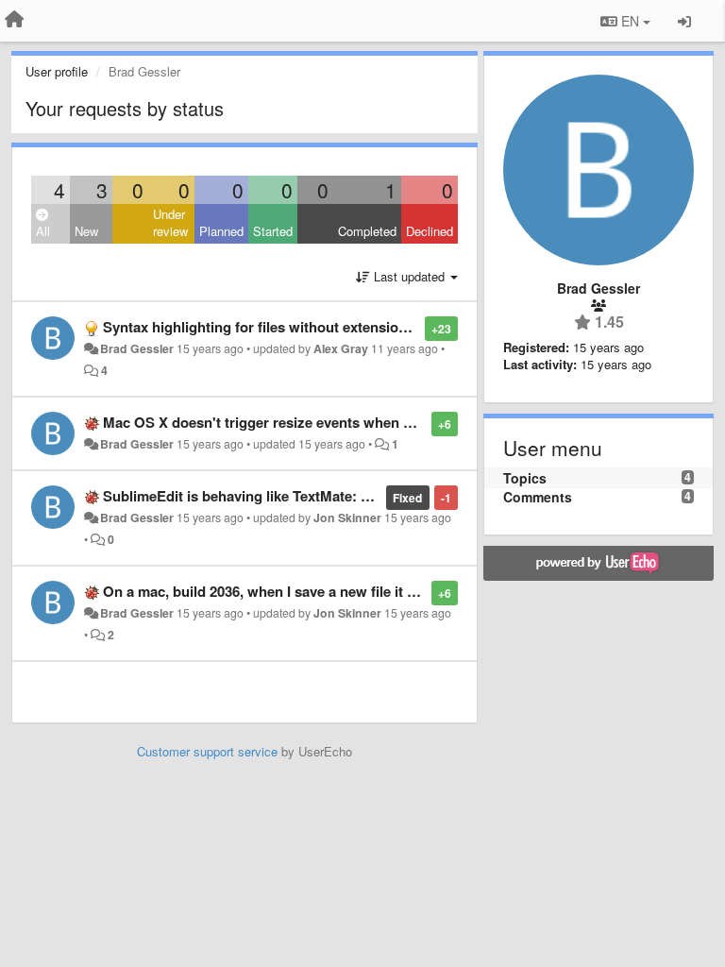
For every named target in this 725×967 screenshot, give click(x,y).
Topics (525, 477)
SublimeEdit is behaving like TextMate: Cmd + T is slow (284, 495)
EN (630, 20)
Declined (429, 231)
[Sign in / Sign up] (684, 21)
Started (273, 231)
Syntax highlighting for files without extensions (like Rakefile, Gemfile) (334, 326)
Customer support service (207, 751)
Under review (170, 223)
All (43, 231)
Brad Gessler (137, 348)
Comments (537, 496)
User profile (56, 71)
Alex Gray (340, 348)
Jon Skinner (347, 517)
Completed (367, 231)
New (86, 231)
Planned (221, 231)
